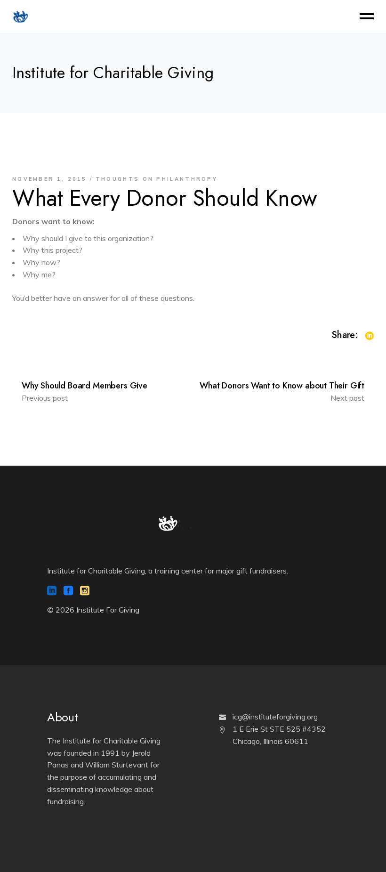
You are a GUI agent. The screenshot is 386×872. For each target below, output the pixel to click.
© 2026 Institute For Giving (93, 609)
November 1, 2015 (49, 179)
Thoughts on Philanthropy (156, 179)
